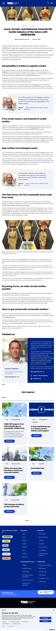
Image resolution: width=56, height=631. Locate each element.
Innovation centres (44, 578)
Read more (9, 442)
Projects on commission (45, 565)
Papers (24, 550)
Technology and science (28, 561)
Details (3, 626)
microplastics (36, 84)
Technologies (25, 571)
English (4, 610)
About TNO (40, 530)
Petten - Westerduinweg (40, 375)
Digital (6, 549)
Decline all (45, 621)
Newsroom (24, 530)
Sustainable (7, 536)
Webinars (24, 540)
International (42, 581)
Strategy (41, 540)
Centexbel (33, 127)
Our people (42, 543)
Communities (42, 550)
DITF (17, 129)
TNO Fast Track (42, 571)
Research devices (26, 568)
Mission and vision (43, 537)
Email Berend (37, 378)
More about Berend (10, 377)
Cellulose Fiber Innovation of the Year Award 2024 (15, 205)
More (27, 520)
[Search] (48, 3)
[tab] (3, 384)
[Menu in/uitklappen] (3, 3)
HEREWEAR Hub (9, 317)
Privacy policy (10, 626)
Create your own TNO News (47, 592)
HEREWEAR (5, 72)
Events (24, 537)
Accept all (45, 618)
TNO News (25, 557)
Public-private (42, 568)
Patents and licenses (27, 580)
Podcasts (24, 547)
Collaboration (41, 561)
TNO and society (43, 547)
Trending (24, 553)
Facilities (24, 565)
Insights (24, 543)
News (23, 534)
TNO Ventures (42, 575)
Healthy (6, 541)
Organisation (42, 534)
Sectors (6, 554)
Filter (3, 397)
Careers (6, 558)
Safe (5, 545)
